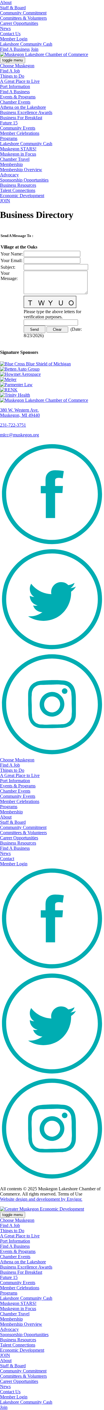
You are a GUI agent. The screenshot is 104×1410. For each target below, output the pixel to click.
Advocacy (9, 174)
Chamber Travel (14, 159)
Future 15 (9, 122)
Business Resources (18, 185)
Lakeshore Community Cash (26, 44)
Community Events (17, 128)
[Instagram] (52, 754)
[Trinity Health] (52, 395)
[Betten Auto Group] (52, 369)
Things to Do (12, 76)
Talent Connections (17, 190)
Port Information (15, 86)
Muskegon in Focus (18, 154)
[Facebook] (52, 544)
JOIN (5, 200)
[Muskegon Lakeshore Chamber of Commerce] (44, 54)
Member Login (13, 38)
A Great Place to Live (20, 81)
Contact (7, 858)
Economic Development (22, 195)
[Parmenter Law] (52, 384)
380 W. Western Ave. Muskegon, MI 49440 (20, 413)
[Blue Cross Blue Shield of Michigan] (52, 364)
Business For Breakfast (21, 117)
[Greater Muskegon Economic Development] (42, 1209)
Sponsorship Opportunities (24, 180)
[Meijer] (52, 379)
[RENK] (52, 390)
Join (34, 49)
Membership (11, 164)
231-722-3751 (13, 425)
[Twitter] (52, 649)
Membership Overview (21, 169)
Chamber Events (15, 102)
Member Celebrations (19, 133)
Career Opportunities (19, 23)
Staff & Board (13, 7)
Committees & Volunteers (23, 18)
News (5, 28)
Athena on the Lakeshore (23, 107)
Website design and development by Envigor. (41, 1199)
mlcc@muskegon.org (19, 434)
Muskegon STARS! (18, 148)
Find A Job (10, 70)
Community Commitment (23, 12)
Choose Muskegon (17, 65)
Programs (8, 138)
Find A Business (15, 49)
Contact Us (10, 33)
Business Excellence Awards (26, 112)
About (6, 2)
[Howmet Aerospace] (52, 374)
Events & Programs (18, 96)
